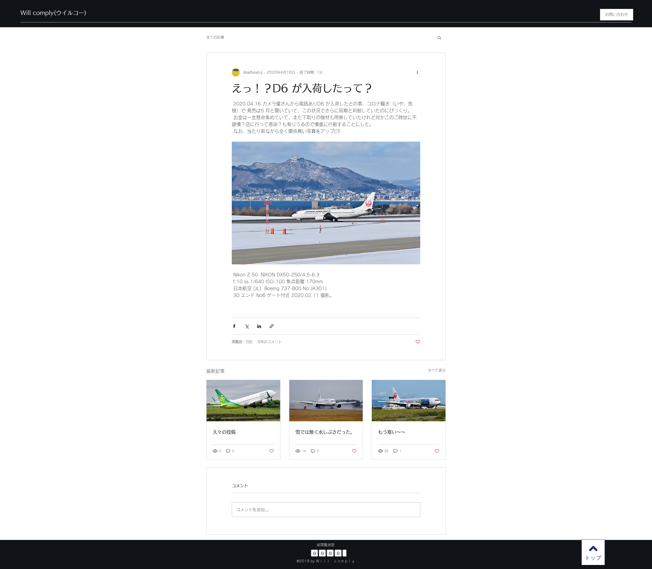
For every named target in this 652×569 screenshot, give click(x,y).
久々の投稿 (224, 432)
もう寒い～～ (391, 432)
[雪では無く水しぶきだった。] (326, 400)
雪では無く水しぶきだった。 (325, 432)
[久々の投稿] (243, 400)
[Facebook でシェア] (234, 326)
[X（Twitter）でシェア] (246, 326)
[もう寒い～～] (408, 400)
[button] (439, 37)
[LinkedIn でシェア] (259, 326)
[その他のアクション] (417, 72)
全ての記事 (215, 37)
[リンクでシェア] (271, 326)
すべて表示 (437, 370)
